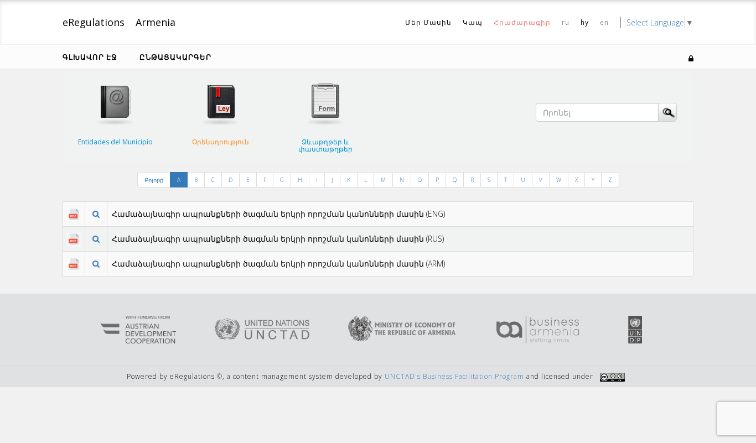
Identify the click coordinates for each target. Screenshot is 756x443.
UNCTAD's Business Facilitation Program (454, 376)
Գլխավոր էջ (90, 57)
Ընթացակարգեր (175, 57)
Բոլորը (153, 180)
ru (565, 22)
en (604, 22)
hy (585, 22)
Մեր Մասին (428, 22)
